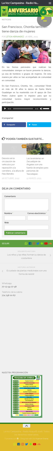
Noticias (6, 19)
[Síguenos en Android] (41, 243)
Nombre (8, 213)
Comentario (10, 196)
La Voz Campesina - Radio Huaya (21, 3)
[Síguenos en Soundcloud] (49, 243)
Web (6, 222)
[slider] (46, 108)
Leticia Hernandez (15, 37)
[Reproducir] (5, 108)
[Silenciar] (41, 108)
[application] (26, 108)
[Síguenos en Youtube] (45, 243)
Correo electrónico (37, 213)
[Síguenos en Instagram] (33, 243)
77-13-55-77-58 (9, 286)
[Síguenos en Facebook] (29, 243)
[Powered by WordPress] (18, 439)
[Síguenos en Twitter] (37, 243)
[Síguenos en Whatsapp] (26, 243)
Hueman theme (42, 439)
